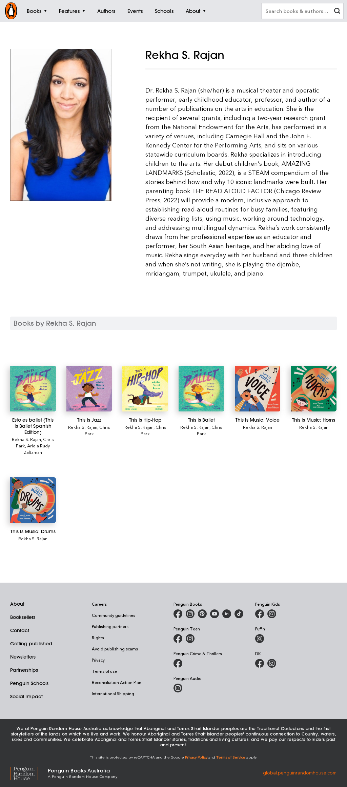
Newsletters (23, 657)
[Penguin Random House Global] (29, 772)
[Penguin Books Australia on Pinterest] (202, 613)
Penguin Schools (29, 683)
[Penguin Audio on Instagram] (178, 688)
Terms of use (104, 671)
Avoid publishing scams (115, 649)
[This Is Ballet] (201, 388)
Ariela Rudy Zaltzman (37, 448)
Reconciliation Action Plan (116, 682)
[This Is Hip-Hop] (145, 388)
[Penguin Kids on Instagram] (271, 613)
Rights (98, 637)
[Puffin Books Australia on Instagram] (259, 638)
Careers (99, 604)
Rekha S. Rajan (26, 439)
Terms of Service (230, 757)
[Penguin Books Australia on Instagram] (190, 613)
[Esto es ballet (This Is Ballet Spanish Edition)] (33, 388)
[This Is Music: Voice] (258, 388)
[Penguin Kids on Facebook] (259, 613)
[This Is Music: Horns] (313, 388)
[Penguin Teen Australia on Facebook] (178, 638)
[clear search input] (337, 12)
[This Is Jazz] (89, 388)
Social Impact (26, 696)
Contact (19, 630)
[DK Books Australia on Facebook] (259, 663)
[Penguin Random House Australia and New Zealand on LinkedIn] (226, 613)
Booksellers (22, 617)
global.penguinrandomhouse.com (299, 772)
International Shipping (113, 693)
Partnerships (24, 670)
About (17, 604)
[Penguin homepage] (11, 10)
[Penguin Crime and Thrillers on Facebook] (178, 663)
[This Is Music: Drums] (33, 500)
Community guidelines (113, 615)
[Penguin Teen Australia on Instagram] (190, 638)
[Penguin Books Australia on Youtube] (214, 613)
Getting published (31, 644)
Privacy (98, 660)
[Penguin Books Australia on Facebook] (178, 613)
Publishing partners (110, 626)
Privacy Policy (196, 757)
